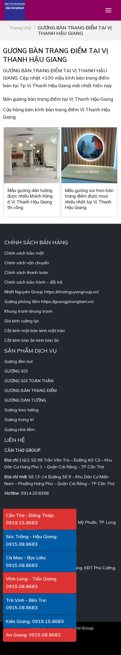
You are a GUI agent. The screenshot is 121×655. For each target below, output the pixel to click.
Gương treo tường (21, 409)
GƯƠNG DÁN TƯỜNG (25, 400)
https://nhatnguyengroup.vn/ (71, 291)
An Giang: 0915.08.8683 (33, 635)
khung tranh (41, 311)
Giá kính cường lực (21, 321)
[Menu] (108, 10)
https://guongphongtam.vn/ (67, 301)
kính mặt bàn (52, 330)
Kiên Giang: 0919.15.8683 (35, 621)
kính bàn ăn (47, 340)
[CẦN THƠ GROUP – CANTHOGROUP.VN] (19, 10)
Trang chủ (20, 28)
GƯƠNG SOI (16, 371)
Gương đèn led (18, 361)
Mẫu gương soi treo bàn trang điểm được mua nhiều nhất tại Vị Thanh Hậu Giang (89, 199)
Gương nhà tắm (19, 429)
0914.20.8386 (35, 493)
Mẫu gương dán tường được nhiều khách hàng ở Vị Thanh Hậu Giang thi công (30, 199)
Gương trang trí (19, 419)
